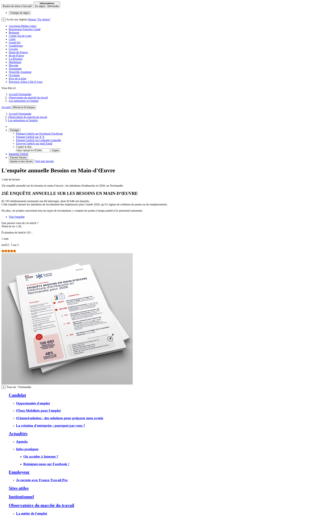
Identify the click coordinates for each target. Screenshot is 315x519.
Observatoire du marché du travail (28, 97)
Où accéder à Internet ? (40, 456)
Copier (55, 150)
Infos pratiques (27, 449)
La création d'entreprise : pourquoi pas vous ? (50, 425)
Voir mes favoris (44, 161)
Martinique (15, 62)
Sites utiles (19, 488)
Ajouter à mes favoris (21, 161)
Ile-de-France (16, 55)
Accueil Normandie (20, 94)
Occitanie (14, 75)
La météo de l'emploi (31, 513)
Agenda (22, 441)
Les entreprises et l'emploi (23, 100)
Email (34, 143)
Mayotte (13, 65)
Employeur (19, 472)
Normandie (15, 68)
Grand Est (14, 42)
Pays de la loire (17, 78)
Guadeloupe (16, 45)
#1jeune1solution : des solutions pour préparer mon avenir (59, 418)
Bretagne (14, 32)
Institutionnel (21, 496)
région (19, 12)
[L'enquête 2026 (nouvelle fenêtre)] (67, 383)
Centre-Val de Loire (20, 35)
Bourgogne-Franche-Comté (24, 29)
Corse (12, 39)
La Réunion (15, 58)
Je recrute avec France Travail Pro (42, 480)
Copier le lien (24, 146)
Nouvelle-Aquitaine (20, 72)
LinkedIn (38, 140)
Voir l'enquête (17, 216)
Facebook (39, 133)
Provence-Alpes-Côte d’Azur (25, 81)
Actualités (18, 433)
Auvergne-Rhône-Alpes (22, 26)
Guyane (13, 49)
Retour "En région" (39, 19)
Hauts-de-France (18, 52)
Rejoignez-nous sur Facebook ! (46, 464)
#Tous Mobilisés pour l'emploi (38, 410)
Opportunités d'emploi (33, 403)
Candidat (17, 395)
